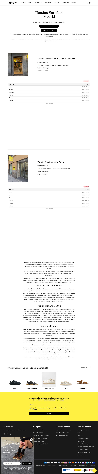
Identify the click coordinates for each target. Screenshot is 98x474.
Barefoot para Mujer (38, 433)
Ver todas (84, 367)
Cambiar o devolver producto (85, 452)
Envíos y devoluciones (83, 430)
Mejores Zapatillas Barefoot (40, 438)
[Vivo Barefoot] (32, 379)
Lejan (66, 388)
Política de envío (72, 465)
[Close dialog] (31, 439)
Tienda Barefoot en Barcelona (63, 430)
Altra (15, 388)
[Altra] (15, 379)
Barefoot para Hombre (38, 430)
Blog (79, 433)
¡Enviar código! (27, 463)
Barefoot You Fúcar (49, 30)
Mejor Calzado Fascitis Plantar (40, 444)
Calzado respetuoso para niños (41, 435)
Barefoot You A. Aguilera (49, 26)
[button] (83, 3)
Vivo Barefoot (32, 388)
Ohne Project (49, 388)
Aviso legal (92, 465)
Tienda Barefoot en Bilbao (62, 435)
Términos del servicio (62, 465)
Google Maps (65, 65)
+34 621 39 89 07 (42, 174)
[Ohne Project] (49, 379)
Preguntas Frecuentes (83, 438)
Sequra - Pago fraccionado (84, 444)
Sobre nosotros (81, 441)
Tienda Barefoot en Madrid (62, 433)
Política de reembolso (40, 465)
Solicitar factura (81, 455)
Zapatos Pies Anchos (38, 441)
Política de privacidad (51, 465)
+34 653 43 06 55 (42, 71)
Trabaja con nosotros (83, 449)
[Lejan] (66, 379)
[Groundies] (82, 379)
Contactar (80, 435)
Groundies (83, 388)
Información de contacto (83, 465)
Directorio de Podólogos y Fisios (86, 446)
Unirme (49, 413)
